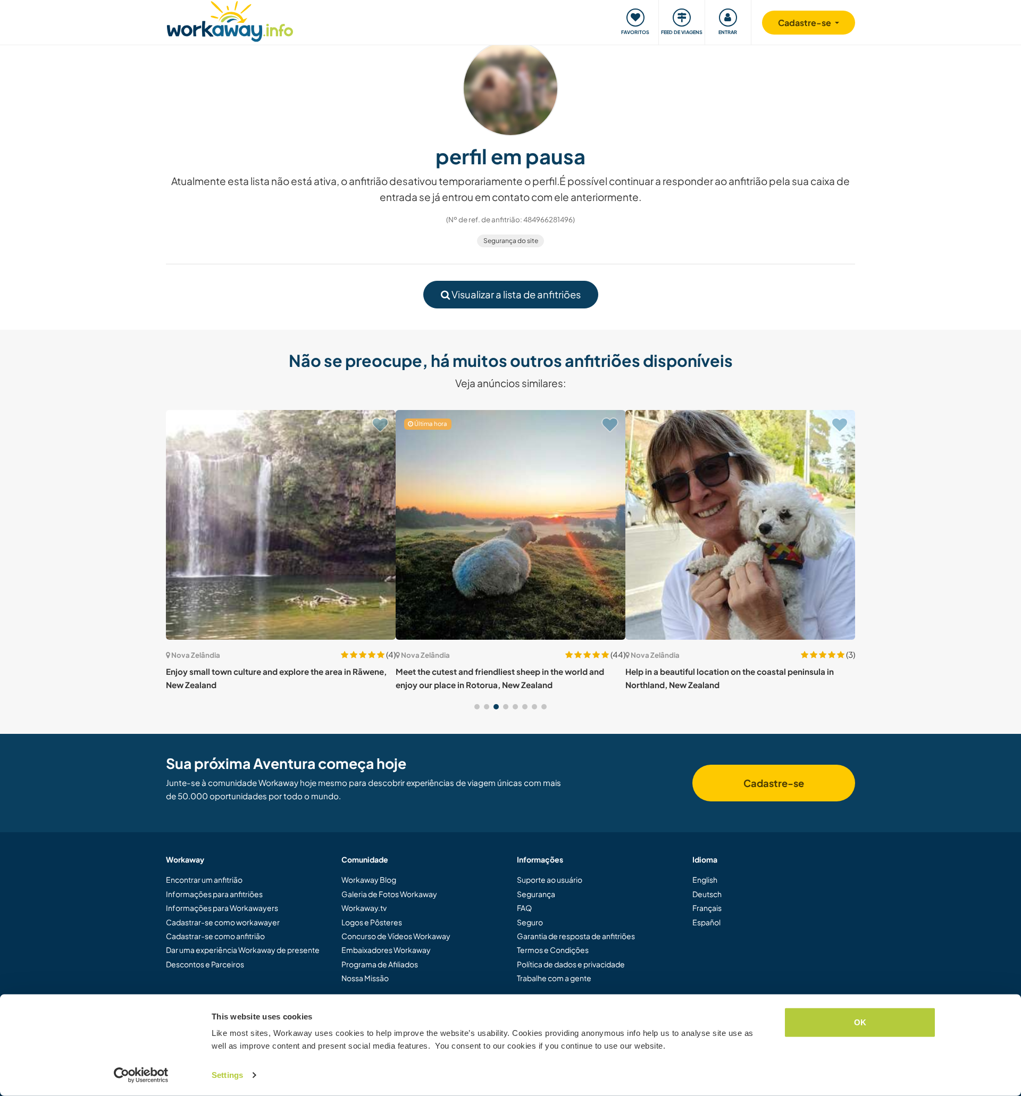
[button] (477, 706)
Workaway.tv (364, 908)
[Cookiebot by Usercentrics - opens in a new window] (141, 1075)
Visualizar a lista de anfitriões (515, 294)
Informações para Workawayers (222, 908)
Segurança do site (510, 241)
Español (706, 922)
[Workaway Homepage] (230, 20)
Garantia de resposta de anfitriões (576, 936)
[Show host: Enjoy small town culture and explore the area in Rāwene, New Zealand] (281, 525)
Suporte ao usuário (549, 879)
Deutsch (707, 894)
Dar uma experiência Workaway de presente (243, 950)
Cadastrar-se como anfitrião (215, 936)
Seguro (530, 922)
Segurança (536, 894)
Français (707, 908)
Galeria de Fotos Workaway (389, 894)
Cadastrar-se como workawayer (223, 922)
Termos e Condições (553, 950)
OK (860, 1022)
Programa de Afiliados (379, 964)
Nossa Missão (365, 978)
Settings (227, 1075)
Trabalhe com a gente (554, 978)
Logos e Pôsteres (371, 922)
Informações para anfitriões (214, 894)
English (704, 879)
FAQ (524, 908)
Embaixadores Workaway (386, 950)
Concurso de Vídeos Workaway (395, 936)
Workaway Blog (368, 879)
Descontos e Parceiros (205, 964)
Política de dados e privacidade (571, 964)
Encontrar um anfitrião (204, 879)
